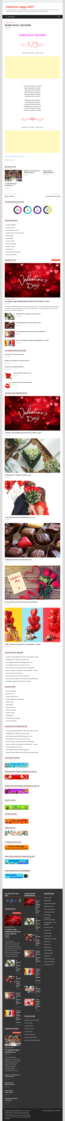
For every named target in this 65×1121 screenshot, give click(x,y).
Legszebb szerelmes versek (31, 1020)
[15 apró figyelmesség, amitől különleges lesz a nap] (32, 498)
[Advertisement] (32, 67)
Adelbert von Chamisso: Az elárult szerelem (32, 171)
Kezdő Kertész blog (49, 959)
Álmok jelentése (48, 950)
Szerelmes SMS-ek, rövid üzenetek (15, 233)
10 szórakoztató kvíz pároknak (14, 673)
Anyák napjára (48, 936)
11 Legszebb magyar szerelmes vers (11, 184)
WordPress (51, 1110)
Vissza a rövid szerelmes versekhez (14, 156)
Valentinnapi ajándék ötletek (32, 1040)
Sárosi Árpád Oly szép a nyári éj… (22, 373)
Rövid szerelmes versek (12, 230)
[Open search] (58, 17)
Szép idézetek (9, 238)
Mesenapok (47, 941)
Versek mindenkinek (11, 254)
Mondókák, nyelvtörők (50, 938)
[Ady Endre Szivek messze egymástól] (7, 382)
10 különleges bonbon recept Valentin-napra (28, 322)
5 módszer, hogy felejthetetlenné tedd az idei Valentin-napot (27, 301)
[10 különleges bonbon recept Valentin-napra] (10, 323)
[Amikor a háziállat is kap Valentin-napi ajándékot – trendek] (10, 340)
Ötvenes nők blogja (49, 961)
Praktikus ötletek (48, 953)
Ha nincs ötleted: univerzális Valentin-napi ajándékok (31, 331)
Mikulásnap (47, 930)
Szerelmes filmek (10, 241)
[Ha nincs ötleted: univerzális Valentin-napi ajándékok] (10, 331)
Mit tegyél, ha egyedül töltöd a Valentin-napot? (18, 681)
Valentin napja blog (10, 299)
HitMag (58, 1110)
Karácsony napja (48, 927)
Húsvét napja (47, 933)
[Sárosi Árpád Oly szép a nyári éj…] (8, 373)
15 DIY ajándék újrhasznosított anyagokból (17, 676)
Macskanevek (47, 947)
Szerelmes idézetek (11, 224)
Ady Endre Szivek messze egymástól (21, 382)
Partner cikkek (28, 1023)
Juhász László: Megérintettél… (9, 1091)
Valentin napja (9, 235)
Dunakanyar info (48, 964)
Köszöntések (47, 900)
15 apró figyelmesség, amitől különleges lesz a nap (20, 517)
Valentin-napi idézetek (30, 1037)
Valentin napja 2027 (20, 7)
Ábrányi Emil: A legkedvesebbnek (48, 171)
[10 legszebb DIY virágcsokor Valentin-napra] (10, 314)
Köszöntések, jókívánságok (13, 252)
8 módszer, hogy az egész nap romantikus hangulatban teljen (22, 678)
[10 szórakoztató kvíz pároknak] (29, 987)
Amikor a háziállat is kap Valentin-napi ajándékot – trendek (32, 340)
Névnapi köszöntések (50, 903)
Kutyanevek (47, 944)
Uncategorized (28, 1031)
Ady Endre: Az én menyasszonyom (14, 354)
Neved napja (47, 915)
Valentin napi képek (11, 243)
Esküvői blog (47, 956)
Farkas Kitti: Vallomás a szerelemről (11, 1099)
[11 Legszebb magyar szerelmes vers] (13, 176)
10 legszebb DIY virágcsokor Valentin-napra (28, 314)
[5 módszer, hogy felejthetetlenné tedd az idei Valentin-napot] (32, 264)
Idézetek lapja (9, 249)
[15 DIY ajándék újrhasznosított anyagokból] (29, 999)
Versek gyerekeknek (49, 912)
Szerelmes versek (9, 22)
